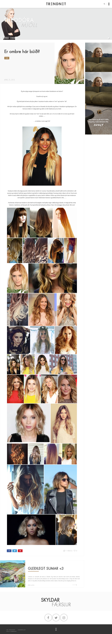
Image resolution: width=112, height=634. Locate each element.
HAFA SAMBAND (11, 631)
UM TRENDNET (10, 630)
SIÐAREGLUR (22, 630)
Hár (7, 58)
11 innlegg (69, 550)
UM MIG (13, 38)
